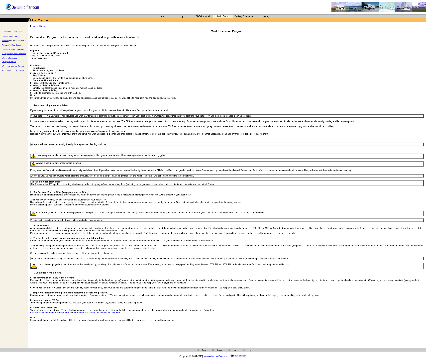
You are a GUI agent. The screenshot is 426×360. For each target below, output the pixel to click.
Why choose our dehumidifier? (13, 70)
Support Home (38, 26)
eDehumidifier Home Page (12, 31)
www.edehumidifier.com (215, 356)
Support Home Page (10, 36)
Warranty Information (10, 58)
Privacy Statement (9, 62)
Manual (5, 41)
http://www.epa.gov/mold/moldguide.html (49, 312)
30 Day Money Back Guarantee (14, 54)
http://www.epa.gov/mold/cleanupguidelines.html (97, 312)
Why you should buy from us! (13, 66)
